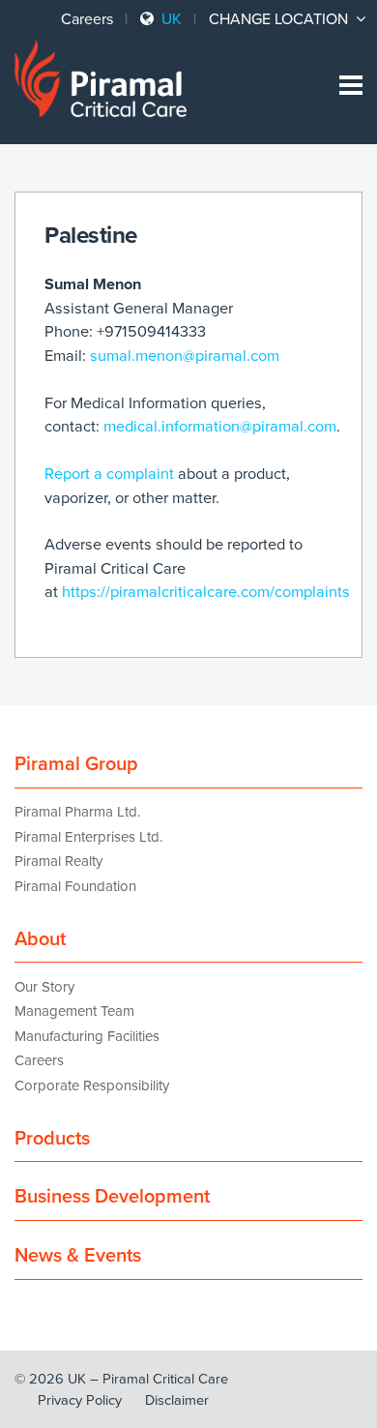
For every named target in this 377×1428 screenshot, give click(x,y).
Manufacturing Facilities (87, 1036)
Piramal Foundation (75, 886)
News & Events (77, 1255)
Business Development (112, 1196)
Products (52, 1138)
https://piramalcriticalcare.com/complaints (206, 592)
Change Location (280, 19)
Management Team (74, 1011)
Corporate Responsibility (91, 1085)
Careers (87, 19)
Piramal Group (76, 764)
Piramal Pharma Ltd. (77, 811)
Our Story (44, 987)
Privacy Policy (80, 1400)
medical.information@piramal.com (219, 426)
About (40, 939)
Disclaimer (177, 1400)
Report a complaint (109, 474)
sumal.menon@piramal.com (184, 356)
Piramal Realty (58, 861)
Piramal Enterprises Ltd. (88, 837)
